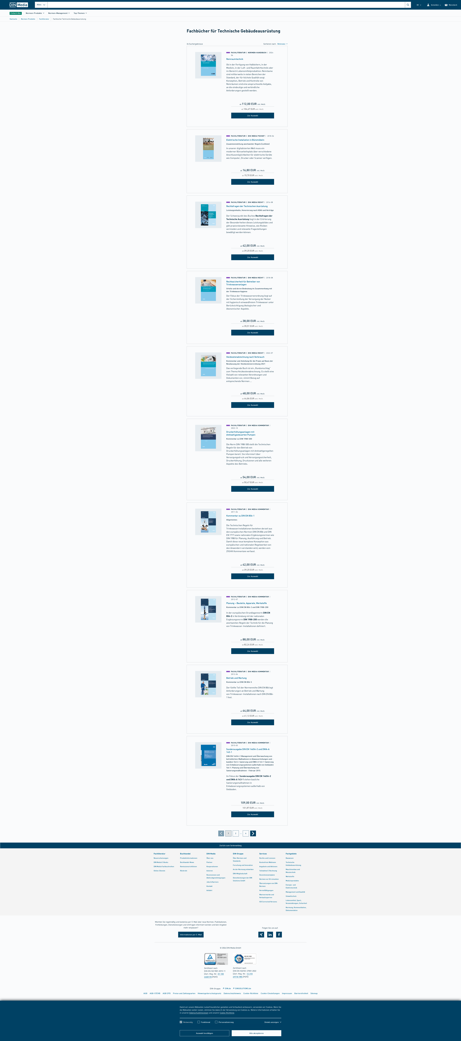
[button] (434, 4)
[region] (230, 1016)
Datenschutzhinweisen (198, 1012)
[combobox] (229, 5)
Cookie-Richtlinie (227, 1012)
